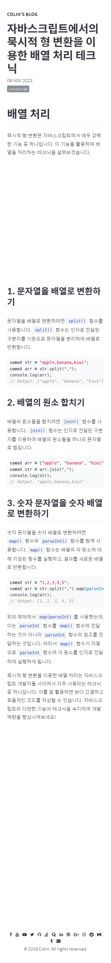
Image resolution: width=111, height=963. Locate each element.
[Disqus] (55, 827)
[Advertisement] (55, 219)
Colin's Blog (22, 14)
